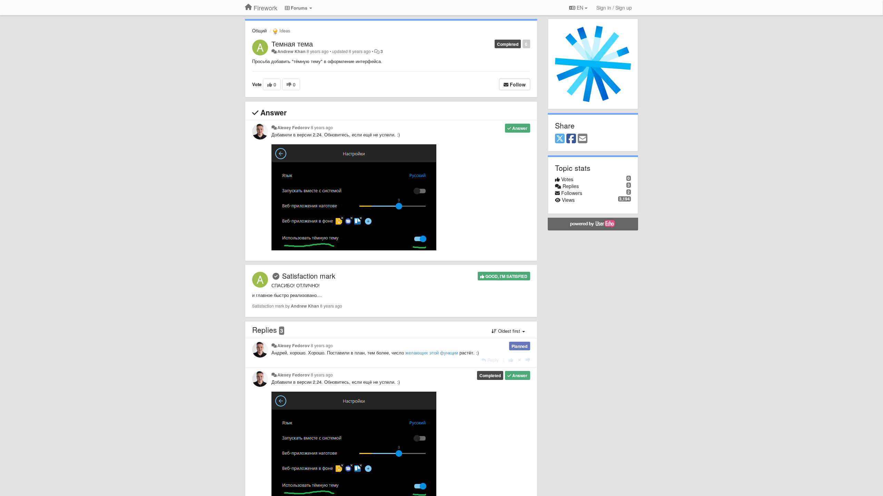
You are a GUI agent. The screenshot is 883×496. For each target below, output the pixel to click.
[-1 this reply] (528, 359)
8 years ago (322, 127)
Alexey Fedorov (293, 127)
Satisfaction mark (308, 276)
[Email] (582, 139)
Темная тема (292, 44)
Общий (259, 30)
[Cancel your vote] (519, 359)
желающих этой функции (431, 352)
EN (580, 7)
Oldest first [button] (509, 331)
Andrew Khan (291, 51)
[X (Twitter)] (560, 139)
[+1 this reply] (511, 359)
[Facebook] (571, 139)
